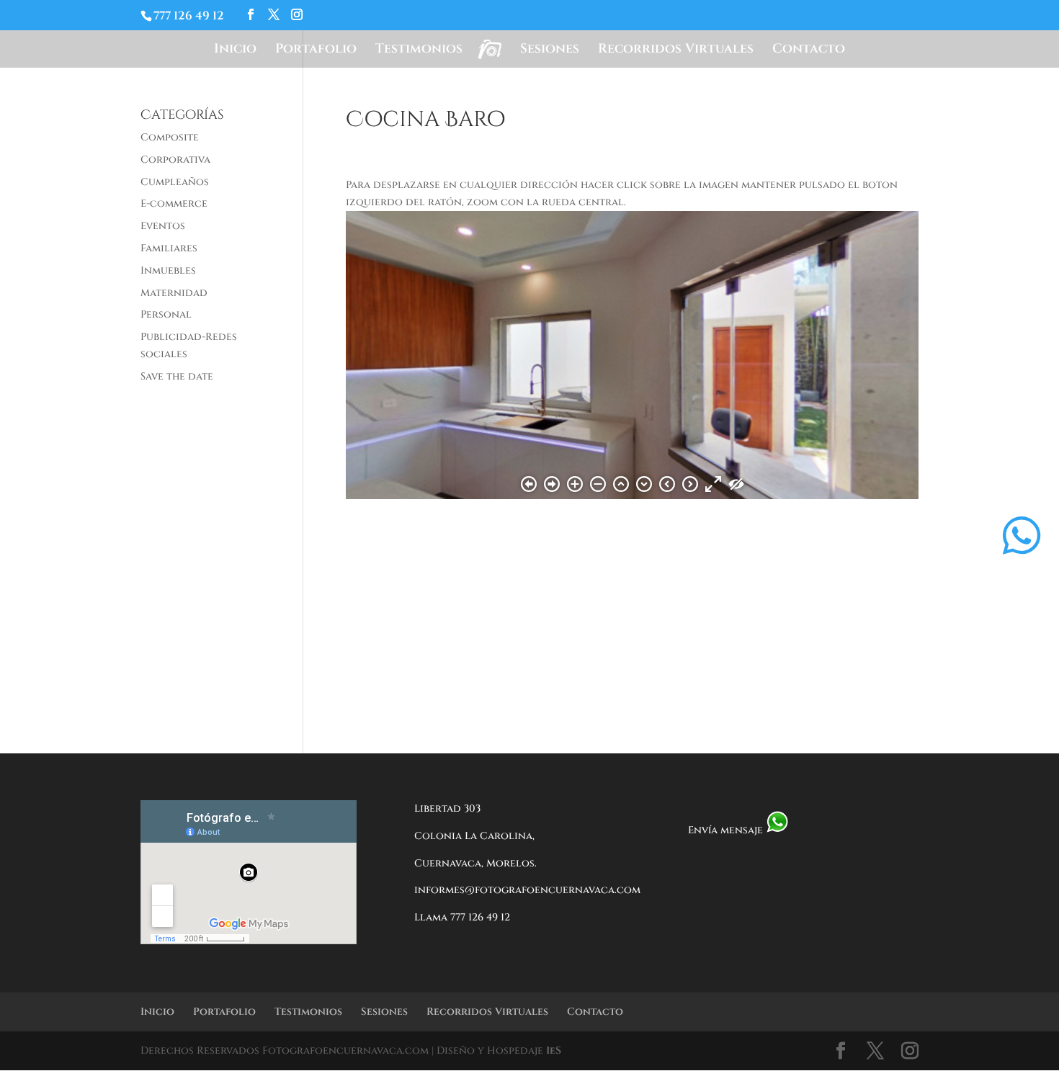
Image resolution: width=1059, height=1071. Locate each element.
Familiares (168, 248)
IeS (553, 1050)
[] (1022, 570)
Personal (166, 314)
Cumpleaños (174, 182)
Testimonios (419, 51)
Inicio (235, 51)
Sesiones (549, 51)
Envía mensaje (727, 830)
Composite (169, 137)
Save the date (176, 376)
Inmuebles (168, 270)
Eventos (162, 226)
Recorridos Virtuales (676, 51)
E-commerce (173, 203)
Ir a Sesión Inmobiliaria (454, 559)
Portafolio (316, 51)
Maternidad (173, 293)
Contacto (808, 51)
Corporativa (175, 159)
